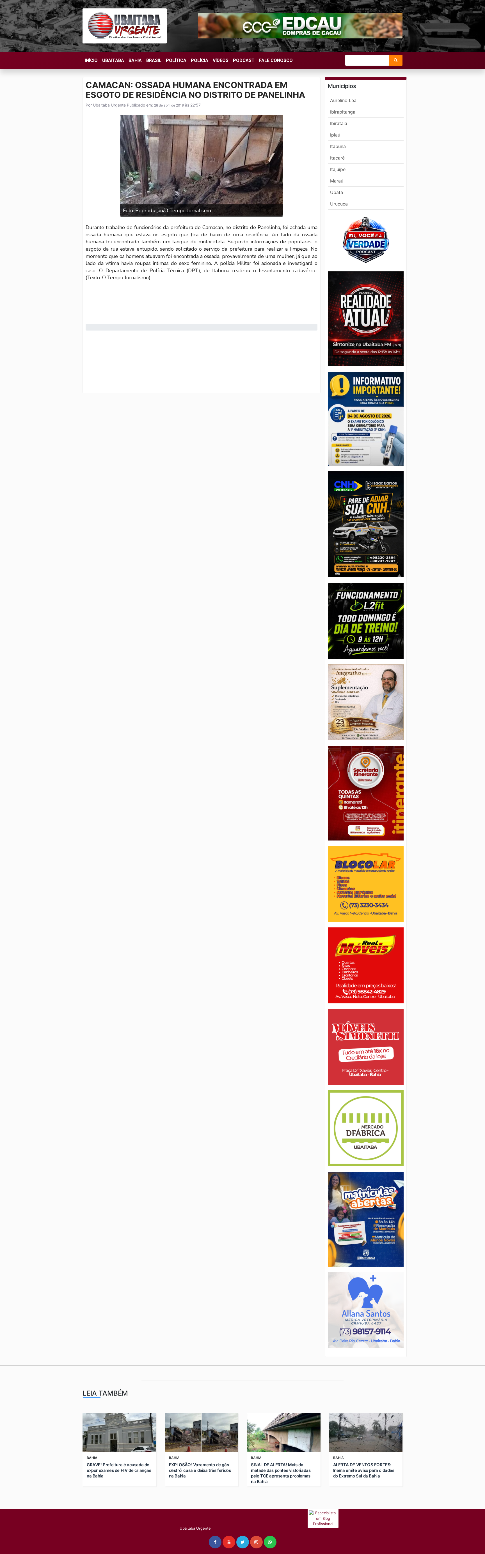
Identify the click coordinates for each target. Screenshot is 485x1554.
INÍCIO (91, 60)
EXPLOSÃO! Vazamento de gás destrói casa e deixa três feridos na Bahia (200, 1470)
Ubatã (336, 192)
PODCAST (244, 60)
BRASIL (153, 60)
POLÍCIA (199, 60)
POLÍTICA (176, 60)
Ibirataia (338, 123)
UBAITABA (113, 60)
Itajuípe (338, 169)
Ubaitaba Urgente (109, 105)
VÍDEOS (220, 60)
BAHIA (135, 60)
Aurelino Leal (344, 100)
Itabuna (338, 146)
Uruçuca (339, 204)
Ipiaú (335, 135)
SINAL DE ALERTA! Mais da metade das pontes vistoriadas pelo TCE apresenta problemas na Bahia (280, 1473)
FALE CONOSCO (276, 60)
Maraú (336, 181)
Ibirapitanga (342, 112)
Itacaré (337, 158)
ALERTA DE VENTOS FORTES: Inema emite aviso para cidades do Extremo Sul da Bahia (363, 1470)
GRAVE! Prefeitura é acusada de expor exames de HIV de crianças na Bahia (119, 1470)
